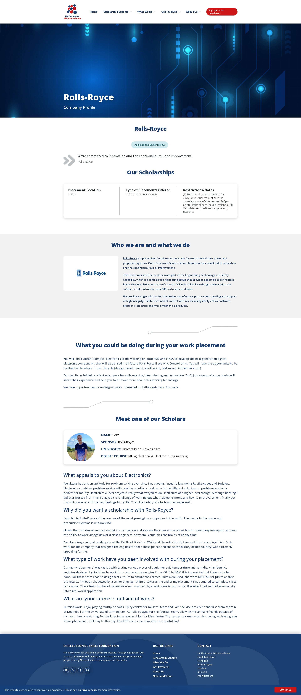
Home (93, 11)
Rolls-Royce (130, 258)
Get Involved (169, 11)
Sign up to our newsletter (216, 12)
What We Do (145, 11)
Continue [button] (285, 689)
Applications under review (150, 145)
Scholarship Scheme (116, 11)
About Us (192, 11)
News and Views (162, 676)
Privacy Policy (89, 689)
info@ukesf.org (205, 675)
